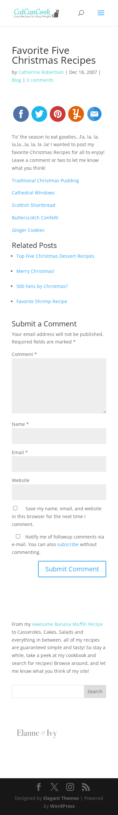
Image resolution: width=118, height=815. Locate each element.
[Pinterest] (58, 117)
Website (21, 480)
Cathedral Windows (33, 192)
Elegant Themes (61, 798)
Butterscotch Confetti (35, 217)
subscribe (68, 544)
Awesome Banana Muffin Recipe (67, 624)
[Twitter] (39, 117)
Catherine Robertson (41, 72)
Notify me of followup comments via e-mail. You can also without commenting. (58, 545)
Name (20, 424)
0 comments (40, 80)
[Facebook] (21, 117)
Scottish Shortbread (33, 205)
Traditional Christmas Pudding (45, 180)
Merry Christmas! (35, 271)
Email (20, 452)
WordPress (62, 806)
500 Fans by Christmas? (42, 286)
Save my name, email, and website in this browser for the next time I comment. (57, 516)
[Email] (94, 117)
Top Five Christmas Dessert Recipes (55, 256)
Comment (24, 354)
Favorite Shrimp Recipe (41, 301)
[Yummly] (76, 117)
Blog (16, 80)
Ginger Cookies (28, 230)
